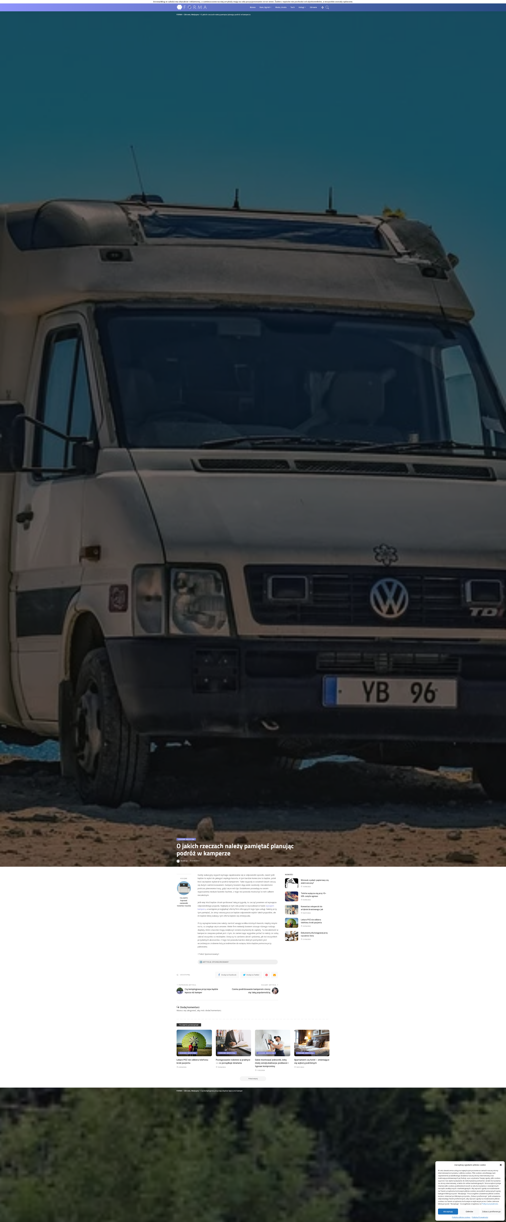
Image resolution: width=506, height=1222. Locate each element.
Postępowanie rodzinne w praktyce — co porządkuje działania (233, 1061)
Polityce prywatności (490, 1204)
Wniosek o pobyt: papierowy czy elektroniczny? (315, 882)
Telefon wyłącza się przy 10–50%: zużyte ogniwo (313, 895)
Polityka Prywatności (480, 1217)
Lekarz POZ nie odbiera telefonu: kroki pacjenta (311, 921)
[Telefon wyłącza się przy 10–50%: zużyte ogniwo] (291, 896)
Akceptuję (448, 1211)
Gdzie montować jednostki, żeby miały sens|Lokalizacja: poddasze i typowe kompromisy (271, 1063)
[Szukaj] (327, 7)
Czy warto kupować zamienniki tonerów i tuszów (184, 901)
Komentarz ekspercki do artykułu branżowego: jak (312, 908)
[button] (500, 1165)
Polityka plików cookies (461, 1217)
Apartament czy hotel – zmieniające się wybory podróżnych (311, 1061)
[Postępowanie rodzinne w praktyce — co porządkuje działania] (233, 1043)
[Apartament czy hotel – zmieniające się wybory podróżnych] (312, 1043)
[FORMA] (192, 7)
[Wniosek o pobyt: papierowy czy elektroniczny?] (291, 883)
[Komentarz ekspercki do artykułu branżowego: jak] (291, 910)
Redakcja (184, 860)
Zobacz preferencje (491, 1211)
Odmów (469, 1211)
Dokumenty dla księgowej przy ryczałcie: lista (314, 934)
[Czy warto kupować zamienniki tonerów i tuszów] (184, 888)
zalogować (191, 1010)
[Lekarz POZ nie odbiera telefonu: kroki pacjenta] (291, 923)
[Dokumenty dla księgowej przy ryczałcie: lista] (291, 936)
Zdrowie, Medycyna (186, 839)
